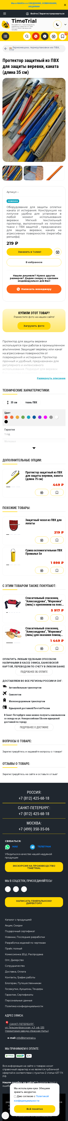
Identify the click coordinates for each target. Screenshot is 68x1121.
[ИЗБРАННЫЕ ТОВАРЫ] (63, 36)
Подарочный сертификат (20, 931)
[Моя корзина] (54, 36)
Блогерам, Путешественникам (23, 983)
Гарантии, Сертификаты (19, 994)
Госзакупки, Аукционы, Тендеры (24, 988)
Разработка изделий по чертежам (25, 942)
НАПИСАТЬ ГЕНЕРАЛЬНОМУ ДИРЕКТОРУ (34, 902)
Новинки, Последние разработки (25, 937)
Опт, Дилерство (14, 960)
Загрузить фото (34, 325)
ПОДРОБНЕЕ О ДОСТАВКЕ (34, 727)
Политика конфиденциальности (24, 1006)
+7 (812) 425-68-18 (34, 798)
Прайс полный (13, 948)
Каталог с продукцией (18, 919)
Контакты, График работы (20, 977)
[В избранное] (57, 492)
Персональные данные (18, 1000)
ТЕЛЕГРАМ (44, 846)
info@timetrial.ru (26, 1037)
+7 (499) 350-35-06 (34, 829)
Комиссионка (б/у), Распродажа (24, 954)
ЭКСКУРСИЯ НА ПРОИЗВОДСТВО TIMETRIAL (34, 867)
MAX (15, 846)
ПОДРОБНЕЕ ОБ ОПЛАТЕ (34, 671)
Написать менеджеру (36, 289)
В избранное (34, 262)
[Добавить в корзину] (57, 252)
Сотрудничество (15, 965)
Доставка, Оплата (15, 971)
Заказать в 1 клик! (29, 251)
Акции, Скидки (13, 925)
